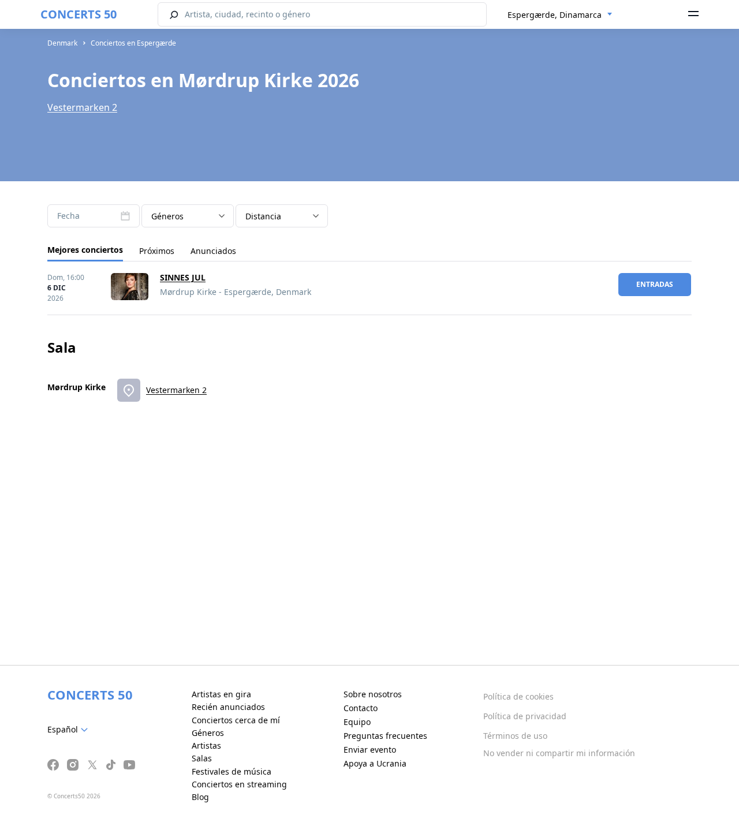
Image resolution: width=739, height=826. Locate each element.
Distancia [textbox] (263, 216)
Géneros (208, 732)
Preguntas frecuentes (385, 735)
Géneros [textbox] (167, 216)
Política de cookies (518, 696)
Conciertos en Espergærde (133, 43)
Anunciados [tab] (213, 250)
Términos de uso (515, 735)
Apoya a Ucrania (375, 763)
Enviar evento (370, 749)
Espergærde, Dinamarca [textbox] (554, 14)
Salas (202, 758)
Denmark (62, 43)
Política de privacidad (524, 716)
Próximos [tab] (156, 250)
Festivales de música (231, 771)
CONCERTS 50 (78, 14)
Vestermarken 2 (82, 107)
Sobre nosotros (373, 694)
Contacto (361, 707)
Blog (200, 796)
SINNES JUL (183, 277)
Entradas (654, 284)
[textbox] (69, 729)
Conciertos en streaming (239, 784)
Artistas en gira (221, 694)
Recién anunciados (228, 706)
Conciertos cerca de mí (236, 720)
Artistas (206, 745)
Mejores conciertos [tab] (85, 249)
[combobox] (560, 15)
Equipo (357, 721)
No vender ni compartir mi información (559, 752)
